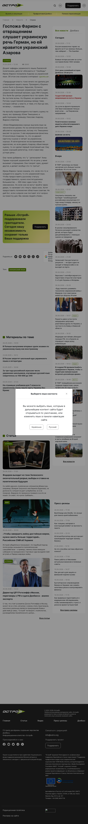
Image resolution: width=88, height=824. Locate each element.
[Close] (66, 393)
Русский (52, 427)
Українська (36, 427)
